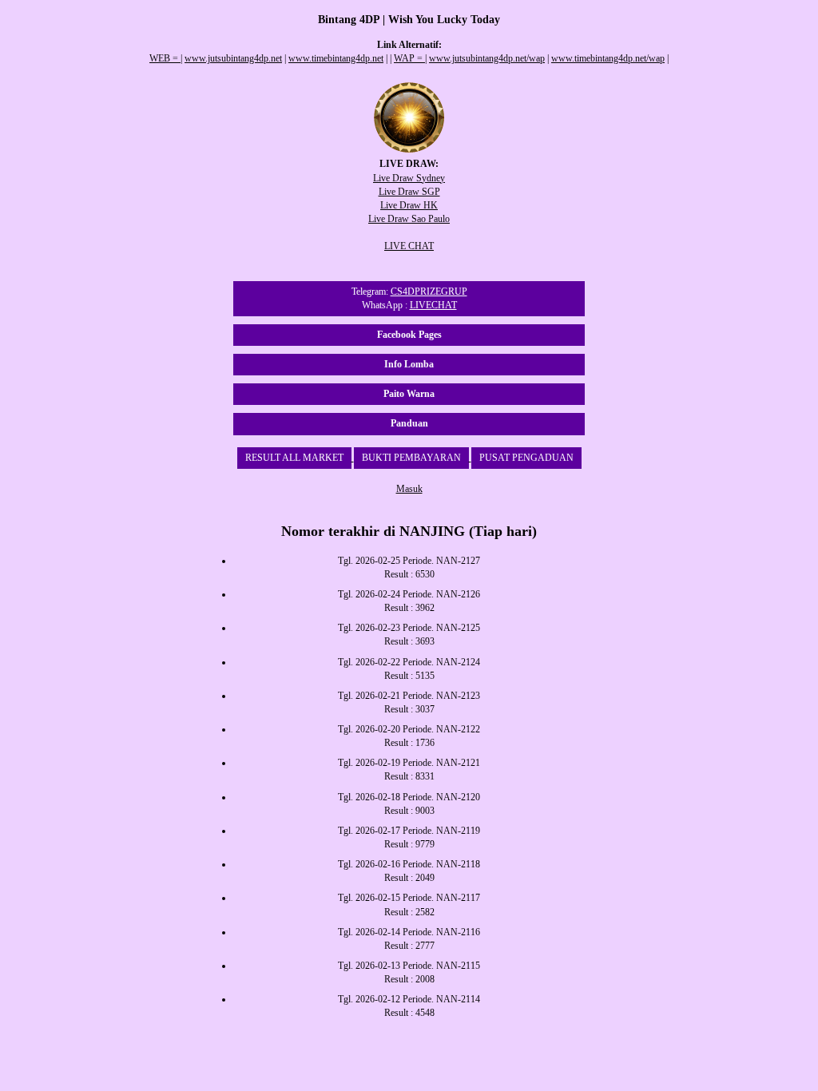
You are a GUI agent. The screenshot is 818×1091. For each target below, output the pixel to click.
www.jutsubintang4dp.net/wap (487, 58)
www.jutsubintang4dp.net (233, 58)
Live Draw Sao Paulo (409, 218)
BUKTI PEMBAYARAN (411, 457)
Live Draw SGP (409, 191)
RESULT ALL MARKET (294, 457)
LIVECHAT (433, 305)
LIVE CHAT (409, 246)
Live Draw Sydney (409, 178)
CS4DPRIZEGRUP (429, 291)
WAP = (409, 58)
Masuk (409, 488)
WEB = (165, 58)
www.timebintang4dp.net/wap (608, 58)
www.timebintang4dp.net (335, 58)
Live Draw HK (409, 205)
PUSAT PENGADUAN (526, 457)
